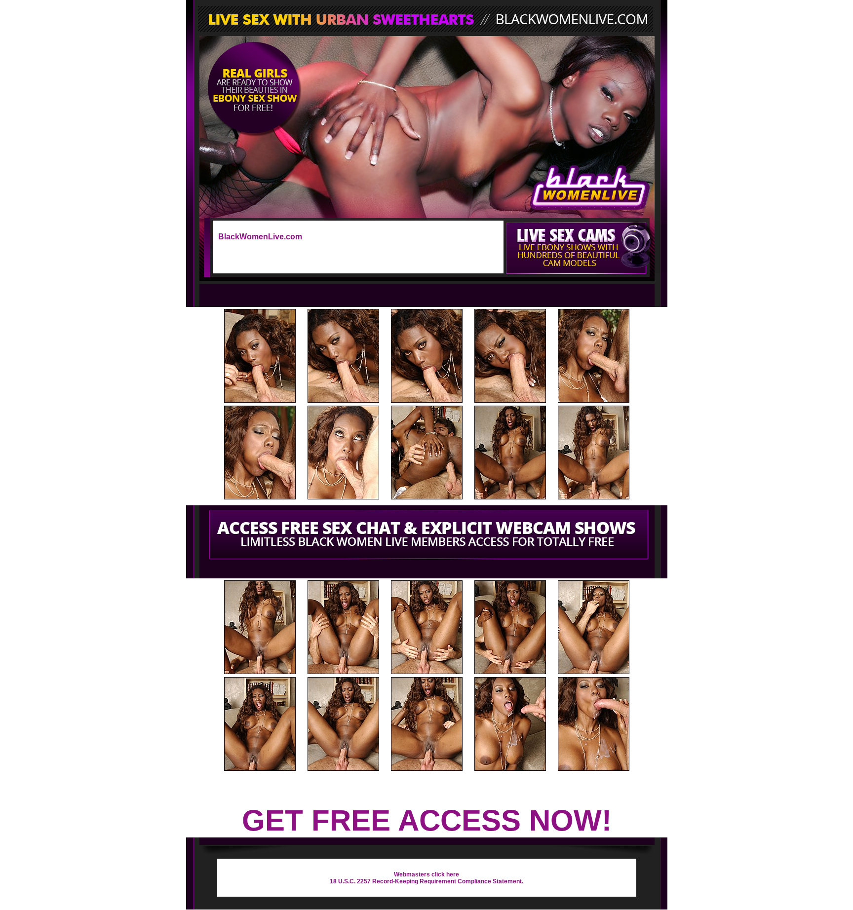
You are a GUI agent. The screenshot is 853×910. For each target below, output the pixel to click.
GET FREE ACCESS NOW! (427, 820)
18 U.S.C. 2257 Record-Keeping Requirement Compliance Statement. (426, 881)
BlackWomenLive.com (260, 236)
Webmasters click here (426, 874)
